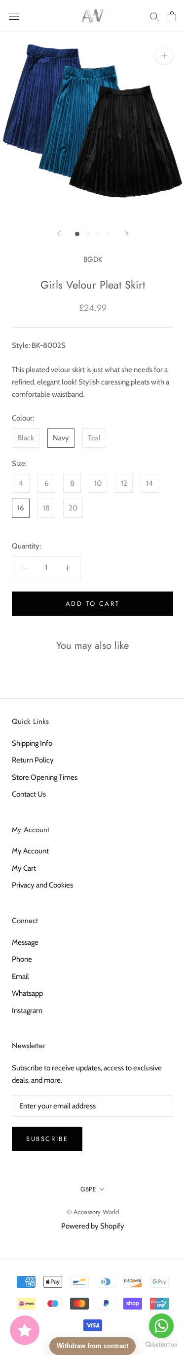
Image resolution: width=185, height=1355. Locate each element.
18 (46, 508)
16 (20, 508)
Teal (94, 437)
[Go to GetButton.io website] (161, 1345)
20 (73, 508)
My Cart (24, 868)
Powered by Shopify (92, 1226)
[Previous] (58, 233)
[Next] (126, 233)
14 (149, 483)
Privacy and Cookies (42, 885)
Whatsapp (27, 993)
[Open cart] (172, 16)
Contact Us (29, 794)
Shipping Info (32, 743)
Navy (61, 437)
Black (25, 437)
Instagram (27, 1010)
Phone (22, 959)
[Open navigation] (14, 16)
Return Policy (33, 760)
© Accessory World (93, 1212)
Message (25, 942)
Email (20, 976)
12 (124, 483)
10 (98, 483)
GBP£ (88, 1189)
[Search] (154, 16)
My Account (30, 851)
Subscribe (47, 1138)
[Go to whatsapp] (161, 1325)
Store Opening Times (44, 777)
